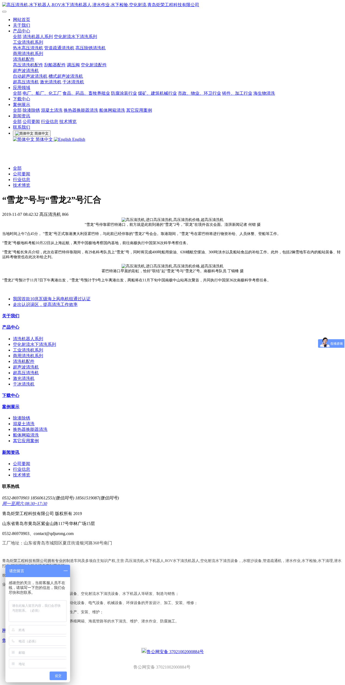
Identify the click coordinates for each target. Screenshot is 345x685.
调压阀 (73, 65)
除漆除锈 (31, 110)
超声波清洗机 (26, 70)
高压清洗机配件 (28, 65)
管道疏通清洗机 (59, 48)
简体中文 (44, 139)
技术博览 (68, 121)
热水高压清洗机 (28, 48)
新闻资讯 (21, 116)
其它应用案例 (139, 110)
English (78, 139)
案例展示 (21, 104)
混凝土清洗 (52, 110)
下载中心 (21, 99)
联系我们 (21, 127)
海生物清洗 (264, 93)
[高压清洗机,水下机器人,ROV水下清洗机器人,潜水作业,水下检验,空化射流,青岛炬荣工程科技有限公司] (172, 5)
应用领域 (21, 87)
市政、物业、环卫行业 (199, 93)
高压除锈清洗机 (90, 48)
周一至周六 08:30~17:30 (24, 503)
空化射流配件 (94, 65)
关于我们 (21, 25)
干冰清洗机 (73, 82)
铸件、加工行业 (237, 93)
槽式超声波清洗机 (66, 76)
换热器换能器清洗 (81, 110)
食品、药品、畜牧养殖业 (86, 93)
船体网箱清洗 (112, 110)
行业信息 (49, 121)
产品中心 (21, 31)
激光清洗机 (50, 82)
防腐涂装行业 (124, 93)
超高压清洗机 (26, 82)
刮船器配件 (55, 65)
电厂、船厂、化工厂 (42, 93)
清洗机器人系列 (38, 36)
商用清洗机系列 (28, 53)
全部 (17, 36)
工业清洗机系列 (28, 42)
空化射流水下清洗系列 (75, 36)
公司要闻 (31, 121)
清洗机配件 (23, 59)
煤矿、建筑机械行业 (157, 93)
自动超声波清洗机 (30, 76)
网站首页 (21, 19)
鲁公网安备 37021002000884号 (175, 651)
